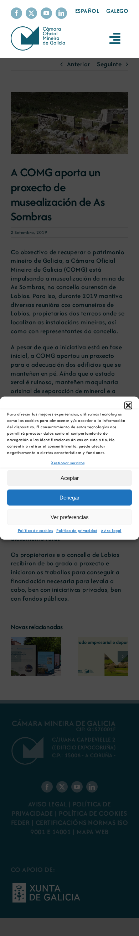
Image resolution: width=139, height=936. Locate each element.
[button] (128, 405)
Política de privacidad (76, 530)
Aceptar (70, 478)
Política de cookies (35, 530)
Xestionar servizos (67, 462)
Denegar (69, 498)
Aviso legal (111, 530)
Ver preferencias (70, 517)
